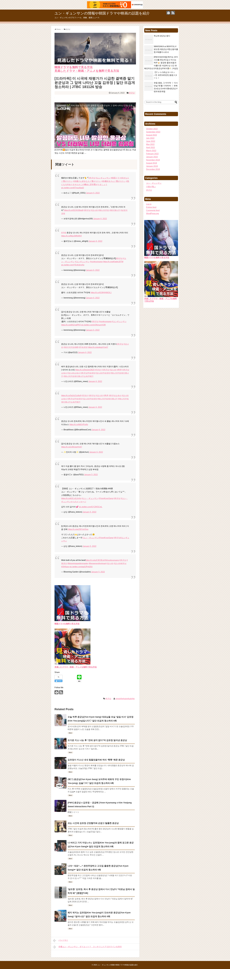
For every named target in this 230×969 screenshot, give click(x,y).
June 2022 (150, 141)
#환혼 (119, 370)
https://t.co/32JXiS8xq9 (73, 210)
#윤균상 (91, 178)
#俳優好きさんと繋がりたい (114, 181)
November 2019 (153, 160)
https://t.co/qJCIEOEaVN (96, 560)
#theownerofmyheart (97, 563)
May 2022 (150, 144)
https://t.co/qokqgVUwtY (98, 347)
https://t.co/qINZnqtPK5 (71, 325)
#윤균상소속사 (115, 395)
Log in (148, 204)
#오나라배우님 (120, 563)
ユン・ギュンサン (153, 183)
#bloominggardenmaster (77, 563)
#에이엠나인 (114, 210)
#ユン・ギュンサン (90, 498)
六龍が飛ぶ (151, 187)
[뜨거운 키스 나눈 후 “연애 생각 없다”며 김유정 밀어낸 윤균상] (60, 743)
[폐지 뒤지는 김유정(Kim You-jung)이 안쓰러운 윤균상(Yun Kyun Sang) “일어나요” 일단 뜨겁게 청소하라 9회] (60, 916)
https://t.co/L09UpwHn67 (71, 447)
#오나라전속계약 (102, 373)
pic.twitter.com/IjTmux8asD (72, 188)
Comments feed (153, 210)
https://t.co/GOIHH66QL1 (101, 293)
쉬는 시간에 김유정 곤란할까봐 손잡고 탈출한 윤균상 (93, 823)
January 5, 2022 (91, 475)
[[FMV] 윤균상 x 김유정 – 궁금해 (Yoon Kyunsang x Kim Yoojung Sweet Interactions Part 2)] (60, 806)
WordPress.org (152, 213)
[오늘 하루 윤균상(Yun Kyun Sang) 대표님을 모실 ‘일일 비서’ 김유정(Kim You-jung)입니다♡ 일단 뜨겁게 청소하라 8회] (60, 720)
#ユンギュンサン (103, 178)
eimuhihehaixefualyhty (125, 699)
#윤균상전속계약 (87, 373)
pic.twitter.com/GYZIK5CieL (90, 507)
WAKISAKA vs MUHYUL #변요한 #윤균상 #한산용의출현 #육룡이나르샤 (166, 49)
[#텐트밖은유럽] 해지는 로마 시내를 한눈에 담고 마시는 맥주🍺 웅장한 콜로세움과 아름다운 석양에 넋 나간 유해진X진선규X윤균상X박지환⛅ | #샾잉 (161, 62)
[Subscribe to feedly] (168, 13)
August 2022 (151, 135)
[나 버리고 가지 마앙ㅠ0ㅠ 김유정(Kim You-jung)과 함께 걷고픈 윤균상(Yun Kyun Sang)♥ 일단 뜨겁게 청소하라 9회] (60, 846)
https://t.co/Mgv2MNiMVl (71, 236)
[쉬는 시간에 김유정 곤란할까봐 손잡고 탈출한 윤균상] (60, 826)
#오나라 (94, 210)
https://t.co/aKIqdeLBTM (113, 262)
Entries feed (151, 207)
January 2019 (152, 166)
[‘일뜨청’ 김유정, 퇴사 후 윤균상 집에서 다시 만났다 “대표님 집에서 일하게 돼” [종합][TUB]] (60, 892)
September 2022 (153, 132)
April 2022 (150, 147)
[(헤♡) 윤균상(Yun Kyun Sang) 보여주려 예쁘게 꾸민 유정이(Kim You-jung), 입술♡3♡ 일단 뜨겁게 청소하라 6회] (60, 783)
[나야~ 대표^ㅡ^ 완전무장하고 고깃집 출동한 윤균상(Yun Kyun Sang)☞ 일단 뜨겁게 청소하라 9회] (60, 869)
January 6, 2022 (93, 193)
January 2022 (152, 157)
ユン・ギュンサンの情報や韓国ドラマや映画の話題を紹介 (102, 13)
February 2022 (152, 154)
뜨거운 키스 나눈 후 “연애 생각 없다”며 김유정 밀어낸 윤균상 (97, 740)
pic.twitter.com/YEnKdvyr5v (72, 265)
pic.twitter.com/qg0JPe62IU (81, 567)
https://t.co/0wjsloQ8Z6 (85, 370)
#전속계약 (83, 347)
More (70, 733)
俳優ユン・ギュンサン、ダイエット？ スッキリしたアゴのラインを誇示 (90, 947)
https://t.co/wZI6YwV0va (78, 529)
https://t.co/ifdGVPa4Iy (78, 424)
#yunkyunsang (96, 262)
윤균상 (132, 93)
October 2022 (152, 129)
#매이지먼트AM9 (71, 347)
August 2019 (151, 163)
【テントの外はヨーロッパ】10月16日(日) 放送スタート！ (165, 75)
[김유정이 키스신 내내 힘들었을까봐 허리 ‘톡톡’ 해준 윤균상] (60, 763)
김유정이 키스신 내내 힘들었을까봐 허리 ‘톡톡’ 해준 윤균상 (96, 760)
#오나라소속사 (73, 373)
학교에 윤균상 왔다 (162, 36)
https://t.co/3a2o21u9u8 (71, 395)
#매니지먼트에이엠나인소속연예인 (78, 376)
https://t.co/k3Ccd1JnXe (71, 498)
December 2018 (153, 169)
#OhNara (65, 567)
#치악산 (98, 370)
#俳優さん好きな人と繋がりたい (87, 181)
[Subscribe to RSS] (173, 13)
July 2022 (150, 138)
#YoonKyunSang (106, 498)
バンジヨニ (63, 940)
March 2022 (151, 151)
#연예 (63, 233)
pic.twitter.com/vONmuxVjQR (93, 325)
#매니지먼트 (103, 210)
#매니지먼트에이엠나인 (107, 399)
